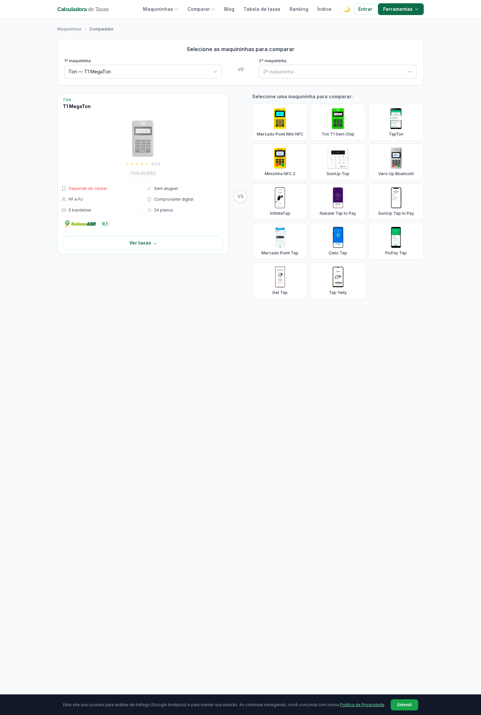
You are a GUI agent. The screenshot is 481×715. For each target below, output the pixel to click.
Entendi (404, 704)
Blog (229, 9)
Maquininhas (158, 9)
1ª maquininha (77, 60)
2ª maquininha (272, 60)
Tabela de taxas (261, 9)
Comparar (198, 9)
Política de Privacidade (362, 704)
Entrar (365, 9)
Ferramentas (398, 9)
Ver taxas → (143, 243)
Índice (324, 9)
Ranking (299, 9)
